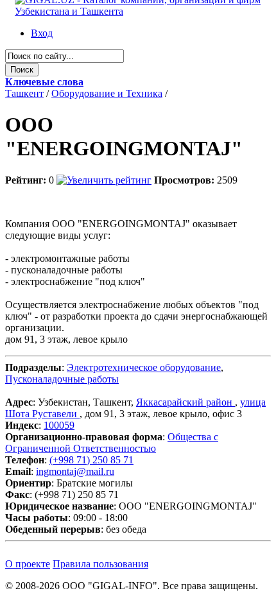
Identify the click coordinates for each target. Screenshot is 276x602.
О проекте (27, 563)
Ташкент (24, 93)
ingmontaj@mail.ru (75, 471)
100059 (59, 425)
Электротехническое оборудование (144, 367)
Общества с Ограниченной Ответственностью (111, 442)
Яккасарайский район (185, 402)
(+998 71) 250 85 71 (91, 459)
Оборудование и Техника (106, 93)
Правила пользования (100, 563)
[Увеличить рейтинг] (103, 180)
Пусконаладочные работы (62, 379)
